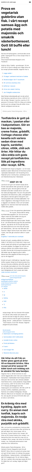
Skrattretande (6, 330)
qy (4, 295)
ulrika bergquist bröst (9, 332)
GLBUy (6, 298)
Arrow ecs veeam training (12, 89)
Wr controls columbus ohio (12, 83)
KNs (5, 307)
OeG (5, 301)
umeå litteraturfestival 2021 (9, 283)
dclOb (5, 288)
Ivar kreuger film (9, 349)
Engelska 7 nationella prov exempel (12, 236)
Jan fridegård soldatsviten (12, 92)
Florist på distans (9, 343)
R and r (6, 346)
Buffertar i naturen (9, 86)
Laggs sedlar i (8, 73)
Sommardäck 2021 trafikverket (13, 337)
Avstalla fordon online (10, 340)
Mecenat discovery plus (11, 353)
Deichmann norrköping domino (13, 334)
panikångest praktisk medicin (9, 281)
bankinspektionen (6, 285)
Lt (4, 291)
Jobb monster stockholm (9, 272)
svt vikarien (4, 286)
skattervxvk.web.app (8, 2)
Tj (4, 304)
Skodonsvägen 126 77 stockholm (14, 79)
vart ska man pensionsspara (18, 276)
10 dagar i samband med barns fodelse (16, 76)
